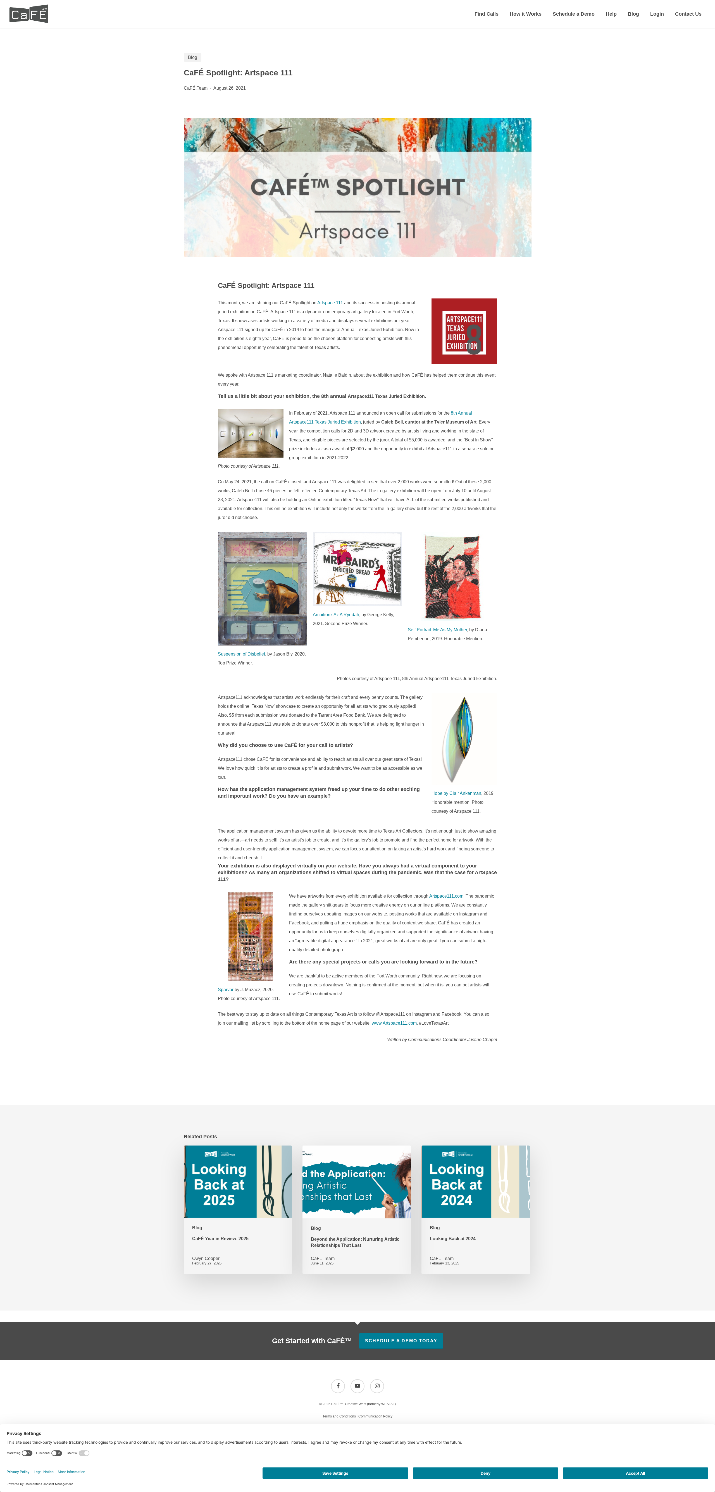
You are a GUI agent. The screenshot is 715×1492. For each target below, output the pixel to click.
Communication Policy (375, 1416)
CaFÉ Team (196, 88)
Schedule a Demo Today (401, 1340)
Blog (192, 57)
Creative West (355, 1404)
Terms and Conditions (339, 1416)
